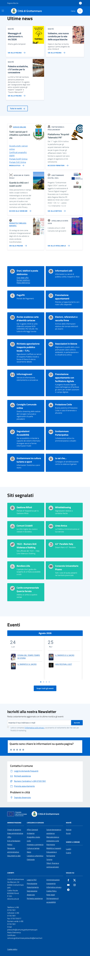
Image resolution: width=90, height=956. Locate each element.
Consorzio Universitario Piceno (66, 567)
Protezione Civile (63, 404)
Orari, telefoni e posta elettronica (27, 272)
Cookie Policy (51, 891)
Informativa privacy (53, 887)
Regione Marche (12, 3)
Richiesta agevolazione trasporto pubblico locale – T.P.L (28, 347)
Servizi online (19, 127)
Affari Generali (32, 829)
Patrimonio (50, 844)
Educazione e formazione (51, 854)
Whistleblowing (63, 507)
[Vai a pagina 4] (49, 681)
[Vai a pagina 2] (43, 681)
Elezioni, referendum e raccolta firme (66, 318)
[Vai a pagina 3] (46, 681)
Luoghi (68, 849)
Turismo (49, 859)
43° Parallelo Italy (64, 544)
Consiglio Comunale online (26, 406)
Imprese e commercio (35, 844)
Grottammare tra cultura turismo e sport (29, 459)
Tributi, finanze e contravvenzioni (52, 865)
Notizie (68, 829)
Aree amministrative (15, 833)
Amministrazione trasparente (53, 881)
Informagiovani (24, 374)
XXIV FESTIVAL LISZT (63, 664)
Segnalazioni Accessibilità (23, 433)
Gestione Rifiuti (24, 507)
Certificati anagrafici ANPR (18, 154)
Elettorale (31, 859)
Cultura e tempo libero (33, 850)
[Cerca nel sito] (80, 11)
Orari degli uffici (23, 277)
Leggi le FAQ (32, 879)
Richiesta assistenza (35, 898)
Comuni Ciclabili (25, 525)
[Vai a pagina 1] (40, 681)
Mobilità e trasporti (53, 848)
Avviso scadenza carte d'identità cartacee (28, 318)
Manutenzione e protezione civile (52, 839)
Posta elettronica (23, 282)
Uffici (9, 837)
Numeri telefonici (23, 280)
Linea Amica (61, 525)
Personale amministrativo (13, 850)
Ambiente (30, 833)
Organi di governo (14, 829)
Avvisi (68, 833)
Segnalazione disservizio (32, 893)
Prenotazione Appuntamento (33, 885)
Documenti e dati (14, 855)
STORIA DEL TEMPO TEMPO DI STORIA (28, 656)
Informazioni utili (63, 270)
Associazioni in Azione (66, 343)
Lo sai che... (60, 458)
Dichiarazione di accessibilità (52, 900)
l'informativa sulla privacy (34, 727)
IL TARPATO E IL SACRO (27, 664)
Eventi (68, 852)
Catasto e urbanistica (35, 855)
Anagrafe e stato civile (33, 839)
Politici (9, 844)
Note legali (50, 894)
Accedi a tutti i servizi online (18, 147)
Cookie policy (12, 949)
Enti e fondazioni (13, 840)
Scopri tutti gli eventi (45, 688)
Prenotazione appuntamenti (62, 296)
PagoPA (21, 295)
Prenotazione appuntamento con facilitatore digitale (64, 377)
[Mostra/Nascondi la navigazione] (2, 10)
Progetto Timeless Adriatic (17, 224)
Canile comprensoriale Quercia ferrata (28, 589)
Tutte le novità (16, 108)
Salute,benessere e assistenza (53, 831)
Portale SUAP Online (18, 158)
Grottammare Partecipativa (62, 433)
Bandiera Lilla (23, 566)
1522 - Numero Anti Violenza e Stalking (26, 545)
